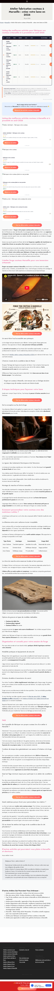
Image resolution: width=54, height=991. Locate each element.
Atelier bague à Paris (9, 964)
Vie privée (22, 962)
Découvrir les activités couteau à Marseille (27, 110)
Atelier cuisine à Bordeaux (10, 952)
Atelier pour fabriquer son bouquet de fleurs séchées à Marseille (25, 916)
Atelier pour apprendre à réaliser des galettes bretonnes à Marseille (26, 918)
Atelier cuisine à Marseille (10, 954)
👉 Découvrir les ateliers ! (27, 988)
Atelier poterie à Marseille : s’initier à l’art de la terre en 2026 (25, 893)
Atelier (8, 38)
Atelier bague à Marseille (10, 968)
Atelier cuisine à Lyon (9, 950)
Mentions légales (23, 960)
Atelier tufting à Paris (9, 962)
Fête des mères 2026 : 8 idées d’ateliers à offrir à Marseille (24, 895)
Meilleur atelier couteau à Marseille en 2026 (22, 355)
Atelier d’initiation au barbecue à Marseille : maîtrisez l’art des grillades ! (28, 905)
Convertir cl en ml (24, 950)
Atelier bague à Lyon (8, 966)
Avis (32, 38)
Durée (21, 38)
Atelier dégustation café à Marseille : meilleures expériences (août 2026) (28, 903)
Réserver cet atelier (10, 143)
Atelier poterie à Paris (9, 956)
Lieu (26, 38)
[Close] (53, 982)
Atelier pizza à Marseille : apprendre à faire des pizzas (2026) (25, 901)
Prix (15, 38)
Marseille (7, 22)
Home (1, 22)
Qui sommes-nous (24, 958)
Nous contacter (39, 950)
